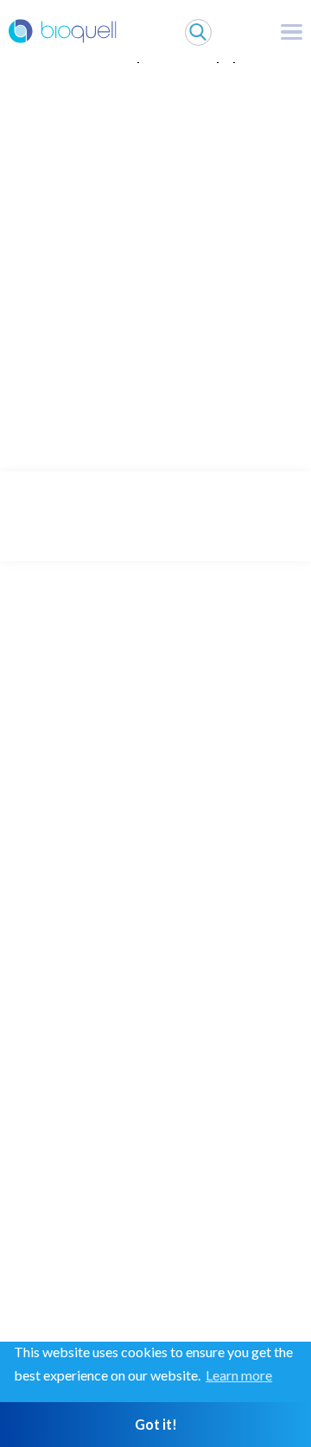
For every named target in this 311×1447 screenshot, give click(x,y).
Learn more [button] (239, 1375)
